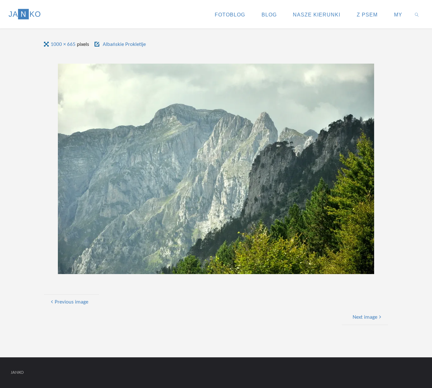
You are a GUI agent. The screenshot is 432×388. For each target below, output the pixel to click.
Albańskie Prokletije (124, 44)
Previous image (71, 302)
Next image (365, 317)
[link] (416, 14)
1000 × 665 (64, 44)
